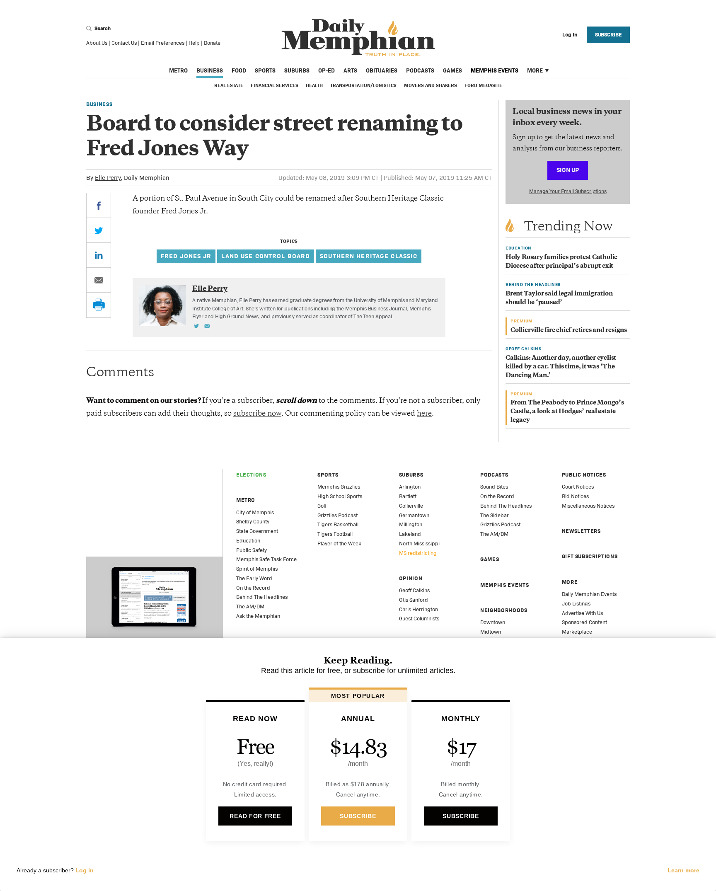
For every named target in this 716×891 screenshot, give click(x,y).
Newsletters (581, 531)
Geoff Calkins (414, 590)
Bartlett (407, 496)
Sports (265, 70)
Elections (251, 475)
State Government (257, 531)
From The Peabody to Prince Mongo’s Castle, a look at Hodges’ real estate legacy (567, 412)
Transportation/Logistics (363, 85)
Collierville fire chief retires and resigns (568, 330)
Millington (410, 524)
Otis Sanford (413, 600)
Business (209, 70)
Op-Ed (326, 70)
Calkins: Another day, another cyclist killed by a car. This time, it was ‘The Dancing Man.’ (561, 367)
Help (194, 43)
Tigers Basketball (337, 524)
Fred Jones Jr (186, 255)
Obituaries (381, 70)
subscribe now (257, 414)
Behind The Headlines (262, 597)
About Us (96, 43)
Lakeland (410, 534)
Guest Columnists (419, 618)
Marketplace (577, 632)
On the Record (253, 588)
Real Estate (228, 85)
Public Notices (584, 475)
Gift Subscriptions (590, 556)
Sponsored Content (584, 622)
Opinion (411, 578)
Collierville (411, 506)
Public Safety (251, 550)
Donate (212, 43)
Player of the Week (339, 543)
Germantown (414, 515)
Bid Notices (575, 496)
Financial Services (274, 85)
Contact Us (124, 43)
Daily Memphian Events (589, 594)
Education (248, 541)
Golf (322, 506)
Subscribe (608, 34)
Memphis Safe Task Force (266, 559)
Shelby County (252, 521)
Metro (178, 70)
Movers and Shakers (430, 85)
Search (102, 28)
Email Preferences (162, 43)
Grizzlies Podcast (337, 515)
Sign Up (567, 169)
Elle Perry (108, 177)
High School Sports (339, 496)
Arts (350, 70)
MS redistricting (418, 553)
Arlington (410, 487)
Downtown (492, 622)
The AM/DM (250, 606)
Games (452, 70)
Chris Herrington (418, 609)
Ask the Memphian (258, 616)
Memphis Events (494, 70)
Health (314, 85)
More (535, 70)
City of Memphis (255, 512)
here (424, 414)
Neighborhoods (503, 610)
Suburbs (297, 70)
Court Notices (578, 487)
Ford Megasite (483, 85)
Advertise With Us (582, 613)
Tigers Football (335, 534)
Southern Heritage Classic (368, 255)
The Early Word (254, 578)
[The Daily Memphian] (358, 38)
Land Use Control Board (265, 255)
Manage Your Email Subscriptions (568, 191)
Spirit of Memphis (257, 569)
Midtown (490, 632)
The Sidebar (494, 515)
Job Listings (576, 603)
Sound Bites (494, 487)
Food (239, 70)
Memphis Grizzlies (338, 487)
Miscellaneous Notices (588, 506)
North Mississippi (419, 543)
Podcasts (420, 70)
